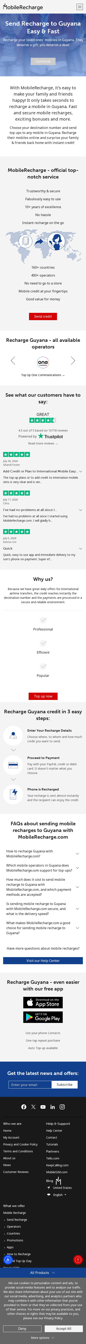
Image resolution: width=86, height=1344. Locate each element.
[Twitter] (34, 1107)
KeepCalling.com (57, 1165)
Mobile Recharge (14, 1213)
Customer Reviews (16, 1172)
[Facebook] (25, 1107)
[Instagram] (62, 1107)
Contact (51, 1137)
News (7, 1165)
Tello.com (52, 1158)
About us (9, 1158)
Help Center (54, 1131)
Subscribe (64, 1084)
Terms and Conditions (18, 1151)
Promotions (15, 1240)
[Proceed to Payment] (13, 765)
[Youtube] (44, 1107)
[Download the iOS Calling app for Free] (43, 1002)
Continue (43, 61)
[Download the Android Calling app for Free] (43, 1017)
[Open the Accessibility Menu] (8, 1260)
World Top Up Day (19, 1261)
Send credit (43, 316)
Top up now (43, 696)
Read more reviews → (43, 443)
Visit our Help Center (43, 960)
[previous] (13, 360)
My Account (11, 1137)
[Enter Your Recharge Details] (13, 736)
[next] (72, 360)
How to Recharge (19, 1254)
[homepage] (39, 7)
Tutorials (52, 1144)
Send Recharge (17, 1220)
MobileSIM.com (56, 1172)
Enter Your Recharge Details (49, 730)
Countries (13, 1233)
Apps (10, 1247)
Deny (22, 1328)
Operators (14, 1226)
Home (7, 1131)
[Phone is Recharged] (13, 795)
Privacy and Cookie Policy (20, 1144)
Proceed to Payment (43, 758)
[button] (80, 7)
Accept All (63, 1328)
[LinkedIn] (53, 1107)
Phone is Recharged (43, 789)
